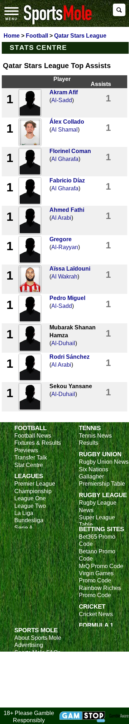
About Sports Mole (37, 638)
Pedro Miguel (67, 298)
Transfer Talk (30, 457)
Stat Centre (28, 465)
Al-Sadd (61, 100)
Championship (33, 491)
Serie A (23, 528)
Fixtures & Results (37, 443)
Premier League (34, 484)
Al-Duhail (63, 343)
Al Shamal (64, 130)
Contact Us (28, 667)
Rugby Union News (104, 462)
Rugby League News (97, 506)
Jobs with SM (31, 685)
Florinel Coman (70, 151)
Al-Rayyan (64, 247)
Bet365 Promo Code (97, 540)
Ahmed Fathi (66, 210)
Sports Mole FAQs (37, 652)
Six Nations (93, 469)
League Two (30, 506)
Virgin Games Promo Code (96, 577)
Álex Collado (66, 122)
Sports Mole (36, 630)
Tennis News (95, 436)
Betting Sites (101, 529)
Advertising (28, 645)
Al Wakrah (64, 276)
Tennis (90, 428)
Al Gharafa (64, 159)
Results (88, 443)
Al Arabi (61, 218)
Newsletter (28, 674)
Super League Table (97, 521)
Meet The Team (34, 660)
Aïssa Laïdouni (69, 269)
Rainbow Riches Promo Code (100, 591)
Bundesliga (28, 520)
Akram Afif (63, 92)
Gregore (60, 239)
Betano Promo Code (97, 555)
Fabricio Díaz (67, 180)
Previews (26, 450)
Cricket (92, 606)
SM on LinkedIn (34, 696)
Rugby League (103, 495)
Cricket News (96, 614)
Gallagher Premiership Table (102, 480)
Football (30, 428)
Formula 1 (96, 625)
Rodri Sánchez (69, 357)
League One (30, 498)
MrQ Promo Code (101, 566)
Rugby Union (100, 454)
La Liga (23, 513)
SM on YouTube (34, 703)
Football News (32, 436)
